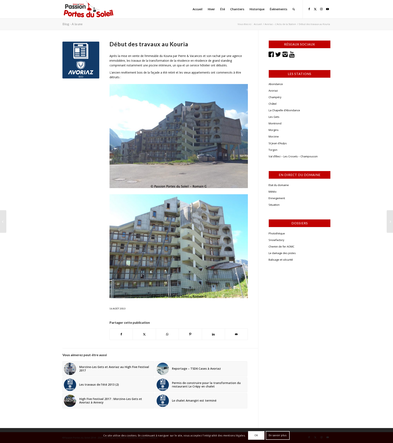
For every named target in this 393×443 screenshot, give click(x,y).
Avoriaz (273, 90)
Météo (273, 191)
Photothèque (277, 233)
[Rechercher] (293, 9)
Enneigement (277, 198)
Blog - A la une (72, 24)
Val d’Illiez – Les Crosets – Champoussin (293, 156)
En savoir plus (277, 435)
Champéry (275, 97)
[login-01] (88, 9)
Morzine (274, 136)
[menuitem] (197, 9)
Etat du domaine (279, 185)
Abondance (276, 84)
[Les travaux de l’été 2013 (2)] (390, 221)
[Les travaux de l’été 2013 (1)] (3, 221)
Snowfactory (276, 240)
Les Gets (274, 117)
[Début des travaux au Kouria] (80, 60)
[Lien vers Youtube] (327, 9)
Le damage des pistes (282, 253)
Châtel (273, 104)
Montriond (275, 123)
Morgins (274, 130)
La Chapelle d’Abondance (284, 110)
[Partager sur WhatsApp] (167, 334)
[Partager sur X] (144, 334)
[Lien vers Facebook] (309, 9)
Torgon (273, 150)
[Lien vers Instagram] (321, 9)
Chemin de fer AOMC (281, 246)
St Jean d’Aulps (278, 143)
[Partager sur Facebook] (121, 334)
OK (256, 435)
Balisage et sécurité (281, 259)
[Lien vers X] (315, 9)
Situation (274, 205)
